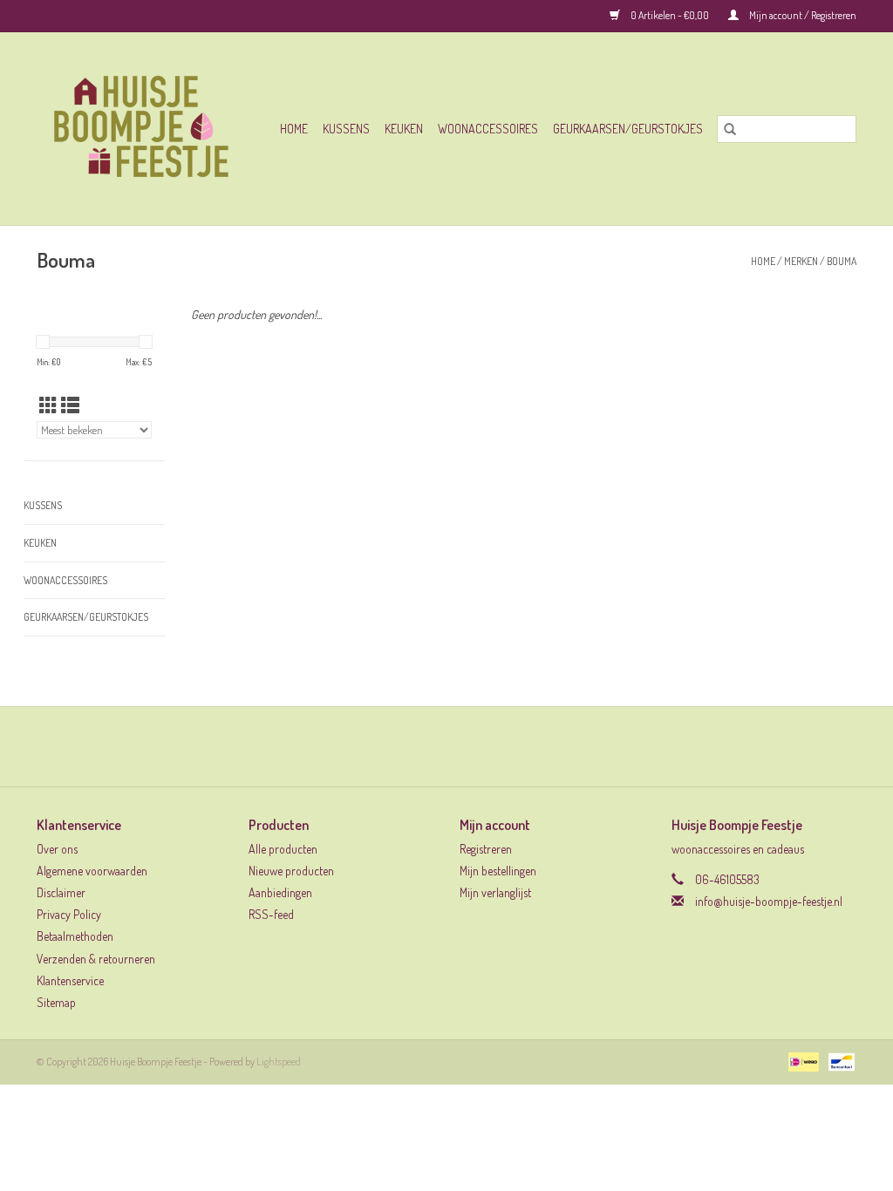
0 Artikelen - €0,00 (670, 15)
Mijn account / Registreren (801, 15)
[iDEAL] (801, 1060)
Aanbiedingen (280, 892)
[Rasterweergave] (48, 405)
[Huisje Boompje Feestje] (147, 128)
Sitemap (56, 1002)
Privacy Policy (69, 914)
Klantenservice (70, 980)
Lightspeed (278, 1061)
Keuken (404, 128)
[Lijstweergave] (70, 405)
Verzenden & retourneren (96, 958)
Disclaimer (61, 892)
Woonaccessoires (488, 128)
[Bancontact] (838, 1060)
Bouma (841, 261)
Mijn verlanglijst (495, 892)
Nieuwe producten (291, 870)
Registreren (486, 848)
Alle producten (283, 848)
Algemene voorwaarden (92, 870)
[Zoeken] (730, 129)
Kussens (346, 128)
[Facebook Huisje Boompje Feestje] (432, 746)
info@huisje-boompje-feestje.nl (768, 901)
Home (294, 128)
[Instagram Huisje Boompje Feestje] (462, 746)
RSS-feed (271, 914)
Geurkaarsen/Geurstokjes (628, 128)
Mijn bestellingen (498, 870)
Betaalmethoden (75, 936)
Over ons (57, 848)
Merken (801, 261)
